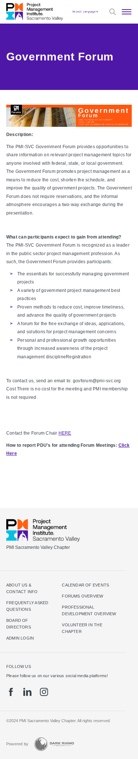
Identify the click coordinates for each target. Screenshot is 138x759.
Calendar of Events (85, 585)
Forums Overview (82, 596)
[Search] (112, 12)
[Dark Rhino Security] (54, 744)
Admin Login (20, 638)
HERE (65, 433)
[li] (27, 692)
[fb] (10, 692)
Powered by (17, 744)
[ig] (44, 692)
